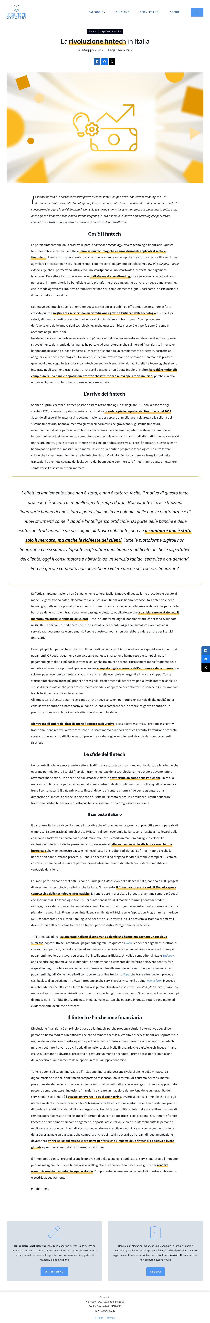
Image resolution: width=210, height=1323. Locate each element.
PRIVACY (110, 1318)
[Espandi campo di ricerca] (197, 12)
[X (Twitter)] (112, 61)
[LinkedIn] (97, 61)
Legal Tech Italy (120, 50)
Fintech (92, 31)
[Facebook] (104, 61)
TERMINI (99, 1318)
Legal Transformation (110, 31)
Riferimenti (42, 1188)
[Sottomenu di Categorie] (104, 12)
